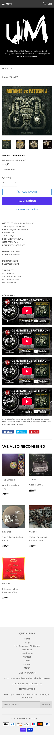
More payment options (27, 209)
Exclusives (27, 649)
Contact (27, 657)
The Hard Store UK (28, 718)
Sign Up (46, 705)
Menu (9, 4)
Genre (27, 660)
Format (27, 664)
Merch (27, 668)
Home (5, 68)
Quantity (7, 177)
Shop (27, 642)
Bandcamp (27, 653)
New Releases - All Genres (27, 646)
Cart (49, 4)
